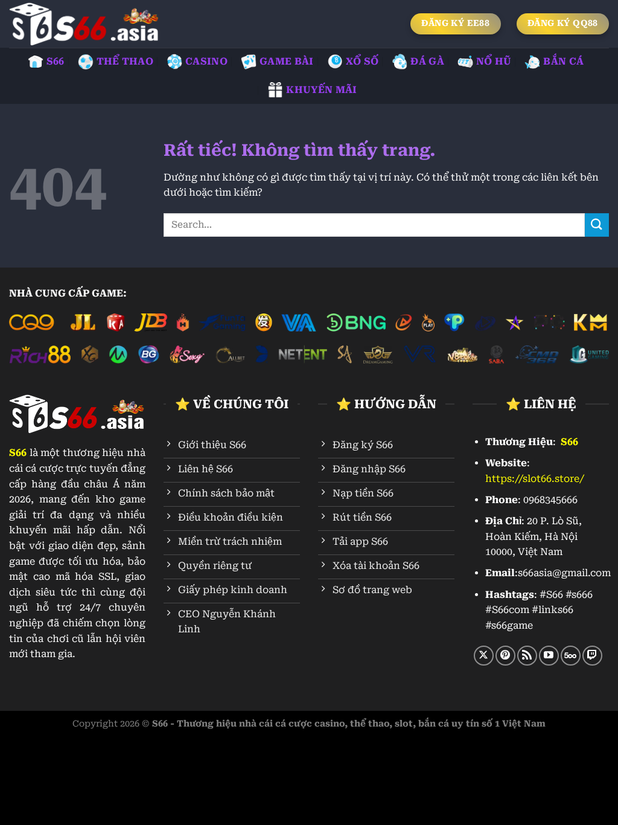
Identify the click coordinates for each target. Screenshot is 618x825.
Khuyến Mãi (321, 89)
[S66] (84, 23)
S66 (55, 61)
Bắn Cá (563, 61)
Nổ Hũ (494, 61)
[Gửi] (597, 225)
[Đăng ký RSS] (527, 656)
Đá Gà (427, 61)
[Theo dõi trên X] (484, 656)
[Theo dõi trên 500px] (571, 656)
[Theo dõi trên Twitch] (592, 656)
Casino (206, 61)
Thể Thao (125, 61)
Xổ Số (362, 61)
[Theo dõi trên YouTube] (549, 656)
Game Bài (287, 61)
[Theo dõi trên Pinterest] (505, 656)
